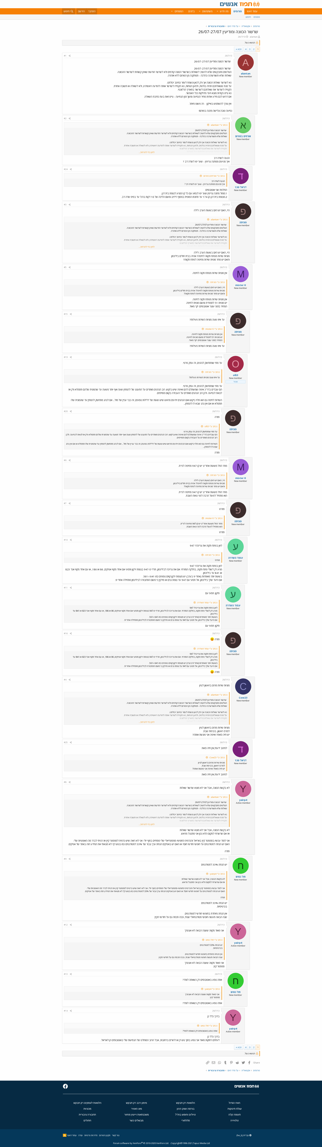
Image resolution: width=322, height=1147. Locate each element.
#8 (65, 782)
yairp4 (243, 799)
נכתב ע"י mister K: (213, 328)
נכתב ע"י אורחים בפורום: (214, 175)
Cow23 (243, 697)
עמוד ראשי (252, 11)
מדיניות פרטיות (90, 1135)
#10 (66, 539)
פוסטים (257, 16)
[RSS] (64, 1135)
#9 (65, 858)
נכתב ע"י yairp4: (217, 873)
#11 (66, 587)
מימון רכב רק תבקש (136, 1102)
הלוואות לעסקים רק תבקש (87, 1102)
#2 (65, 118)
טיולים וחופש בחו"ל (185, 1114)
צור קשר (115, 1135)
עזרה (80, 1135)
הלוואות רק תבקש (185, 1102)
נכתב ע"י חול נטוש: (213, 939)
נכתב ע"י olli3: (210, 426)
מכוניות (87, 1108)
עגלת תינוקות (235, 1108)
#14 (66, 1010)
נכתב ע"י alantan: (218, 124)
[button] (217, 11)
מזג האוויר (136, 1108)
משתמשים (207, 11)
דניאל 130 (241, 187)
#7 (65, 503)
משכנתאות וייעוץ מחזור (136, 1114)
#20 (66, 411)
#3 (65, 204)
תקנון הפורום (104, 1135)
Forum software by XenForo (141, 1143)
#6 (65, 460)
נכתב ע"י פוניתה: (217, 282)
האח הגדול (234, 1102)
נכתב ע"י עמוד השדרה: (207, 602)
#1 (65, 55)
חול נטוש (241, 876)
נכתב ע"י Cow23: (217, 757)
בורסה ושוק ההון (185, 1108)
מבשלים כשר (136, 1120)
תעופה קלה (234, 1114)
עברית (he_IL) (242, 1135)
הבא (239, 49)
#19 (66, 357)
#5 (65, 267)
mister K (240, 285)
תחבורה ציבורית (87, 1114)
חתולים (87, 1120)
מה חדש (224, 11)
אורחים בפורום (243, 136)
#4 (65, 679)
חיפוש (248, 16)
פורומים (237, 11)
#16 (66, 633)
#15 (66, 314)
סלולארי (185, 1120)
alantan (254, 36)
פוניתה (243, 222)
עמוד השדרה (235, 557)
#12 (66, 924)
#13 (66, 974)
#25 (66, 742)
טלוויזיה (234, 1120)
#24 (66, 169)
